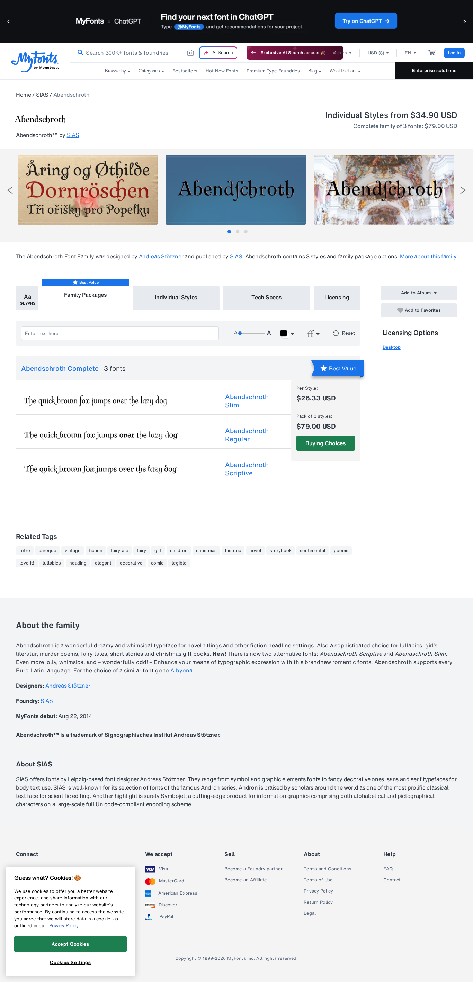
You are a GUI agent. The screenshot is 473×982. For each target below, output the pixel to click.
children (179, 550)
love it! (26, 563)
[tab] (229, 231)
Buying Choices (325, 443)
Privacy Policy (318, 891)
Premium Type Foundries (273, 71)
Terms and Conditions (327, 869)
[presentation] (10, 190)
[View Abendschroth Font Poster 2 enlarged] (236, 190)
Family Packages (85, 295)
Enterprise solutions (434, 70)
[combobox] (155, 52)
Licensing (336, 297)
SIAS (42, 95)
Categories (149, 71)
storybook (281, 550)
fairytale (119, 550)
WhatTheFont (343, 71)
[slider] (251, 333)
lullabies (52, 563)
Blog (312, 71)
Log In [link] (454, 52)
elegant (103, 563)
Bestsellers (184, 71)
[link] (79, 53)
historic (233, 550)
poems (341, 550)
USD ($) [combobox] (376, 53)
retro (24, 550)
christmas (206, 550)
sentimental (312, 550)
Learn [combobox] (340, 53)
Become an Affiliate (245, 880)
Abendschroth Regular (247, 435)
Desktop (392, 347)
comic (157, 563)
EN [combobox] (408, 53)
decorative (131, 563)
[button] (8, 21)
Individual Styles (176, 297)
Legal (310, 913)
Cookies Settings (70, 962)
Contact (392, 880)
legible (179, 563)
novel (255, 550)
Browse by (115, 71)
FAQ (388, 869)
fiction (95, 550)
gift (158, 550)
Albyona (181, 670)
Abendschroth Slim (247, 401)
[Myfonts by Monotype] (35, 61)
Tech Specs (266, 297)
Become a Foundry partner (253, 869)
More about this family (428, 256)
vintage (73, 550)
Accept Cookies (70, 943)
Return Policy (318, 902)
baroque (47, 550)
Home (23, 95)
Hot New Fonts (222, 71)
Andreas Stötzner (161, 256)
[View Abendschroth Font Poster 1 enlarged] (88, 190)
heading (78, 563)
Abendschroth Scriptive (247, 469)
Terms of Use (318, 880)
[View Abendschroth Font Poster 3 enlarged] (384, 190)
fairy (141, 550)
